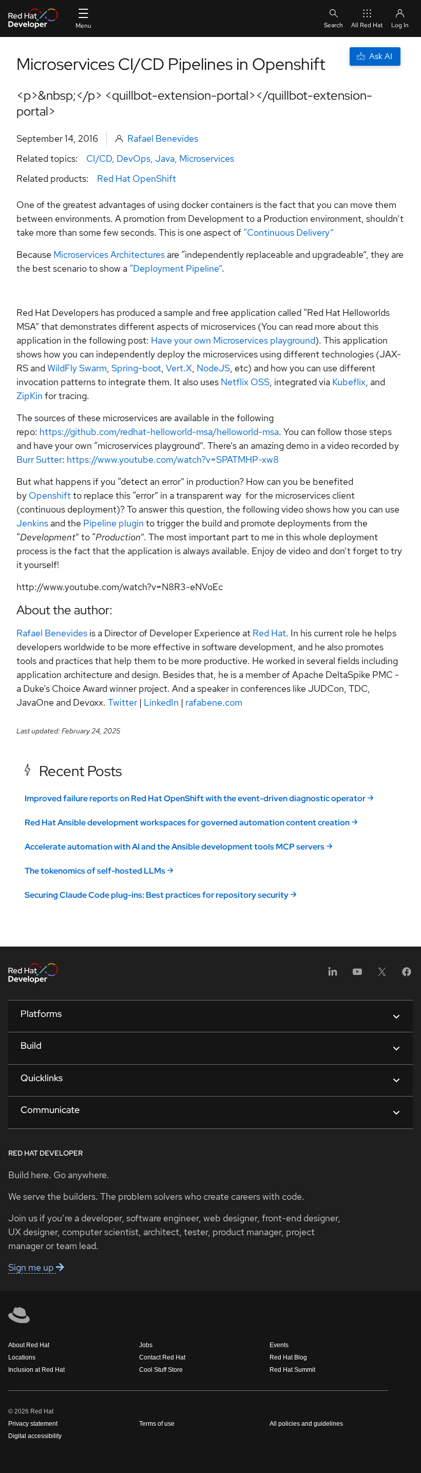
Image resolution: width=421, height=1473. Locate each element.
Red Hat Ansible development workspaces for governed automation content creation (187, 822)
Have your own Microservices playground (233, 340)
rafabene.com (213, 702)
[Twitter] (382, 975)
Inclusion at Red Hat (36, 1369)
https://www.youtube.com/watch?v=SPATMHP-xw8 (173, 459)
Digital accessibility (35, 1436)
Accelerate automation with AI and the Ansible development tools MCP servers (174, 846)
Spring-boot (136, 368)
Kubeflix (349, 382)
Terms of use (157, 1423)
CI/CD (99, 158)
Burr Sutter (39, 459)
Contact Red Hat (162, 1357)
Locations (21, 1357)
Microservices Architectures (109, 254)
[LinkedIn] (333, 975)
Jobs (145, 1345)
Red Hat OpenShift (136, 178)
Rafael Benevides (162, 138)
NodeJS (213, 368)
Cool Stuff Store (161, 1369)
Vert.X (179, 368)
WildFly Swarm (77, 368)
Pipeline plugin (113, 523)
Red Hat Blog (288, 1357)
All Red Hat (367, 25)
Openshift (50, 495)
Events (279, 1345)
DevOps (133, 158)
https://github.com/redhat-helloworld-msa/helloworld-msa (159, 432)
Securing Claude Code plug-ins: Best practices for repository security (157, 895)
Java (165, 158)
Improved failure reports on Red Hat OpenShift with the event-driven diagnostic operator (195, 798)
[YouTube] (357, 975)
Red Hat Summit (292, 1369)
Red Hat (269, 633)
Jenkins (32, 523)
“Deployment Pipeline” (175, 268)
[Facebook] (406, 975)
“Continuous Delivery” (288, 232)
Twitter (122, 702)
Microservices (206, 158)
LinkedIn (161, 702)
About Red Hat (28, 1345)
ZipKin (29, 396)
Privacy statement (33, 1423)
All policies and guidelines (306, 1423)
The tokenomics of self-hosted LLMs (95, 870)
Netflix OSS (245, 382)
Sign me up (32, 1267)
